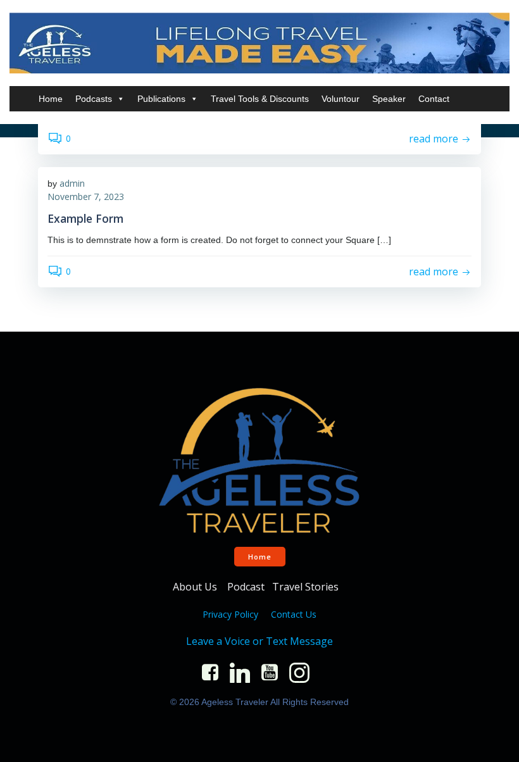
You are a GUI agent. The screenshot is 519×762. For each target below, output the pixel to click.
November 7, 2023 (85, 196)
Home (51, 99)
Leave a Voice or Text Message (259, 641)
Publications (161, 99)
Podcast (246, 587)
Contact (433, 99)
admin (72, 183)
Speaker (389, 99)
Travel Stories (306, 587)
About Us (196, 587)
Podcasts (93, 99)
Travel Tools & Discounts (260, 99)
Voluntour (341, 99)
